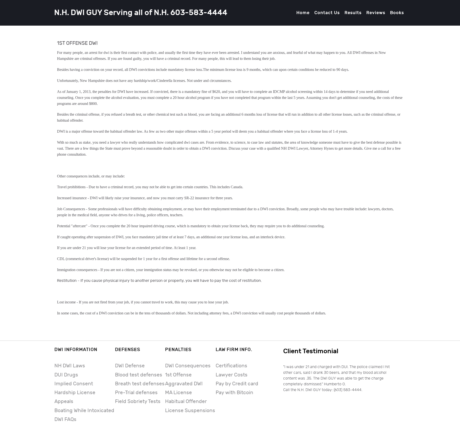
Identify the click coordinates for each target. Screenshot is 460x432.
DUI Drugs (66, 375)
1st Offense (178, 375)
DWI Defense (130, 366)
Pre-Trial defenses (136, 393)
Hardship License (74, 393)
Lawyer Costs (231, 375)
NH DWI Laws (69, 366)
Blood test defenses (138, 375)
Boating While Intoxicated (84, 411)
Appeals (63, 401)
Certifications (231, 366)
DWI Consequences (188, 366)
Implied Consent (73, 384)
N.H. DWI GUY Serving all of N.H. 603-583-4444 (140, 12)
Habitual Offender (186, 401)
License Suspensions (190, 411)
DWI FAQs (65, 419)
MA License (178, 393)
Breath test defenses (140, 384)
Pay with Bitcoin (234, 393)
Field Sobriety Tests (138, 401)
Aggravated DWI (184, 384)
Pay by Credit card (237, 384)
